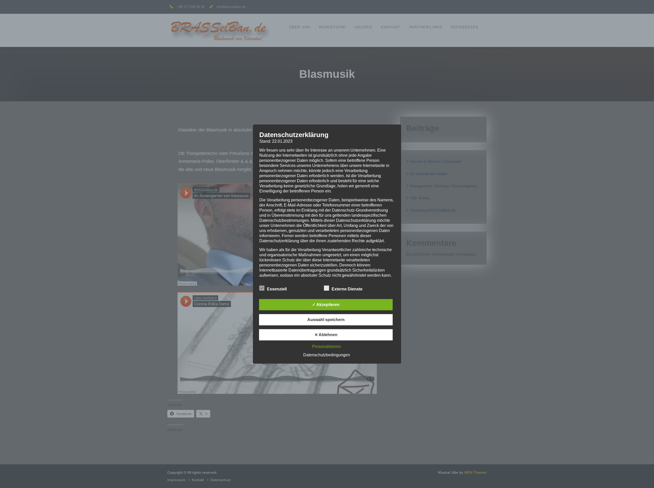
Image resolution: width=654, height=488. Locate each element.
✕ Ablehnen (325, 334)
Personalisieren (326, 346)
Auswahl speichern (326, 319)
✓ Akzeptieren (326, 304)
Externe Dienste (347, 289)
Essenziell (277, 289)
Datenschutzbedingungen (326, 354)
